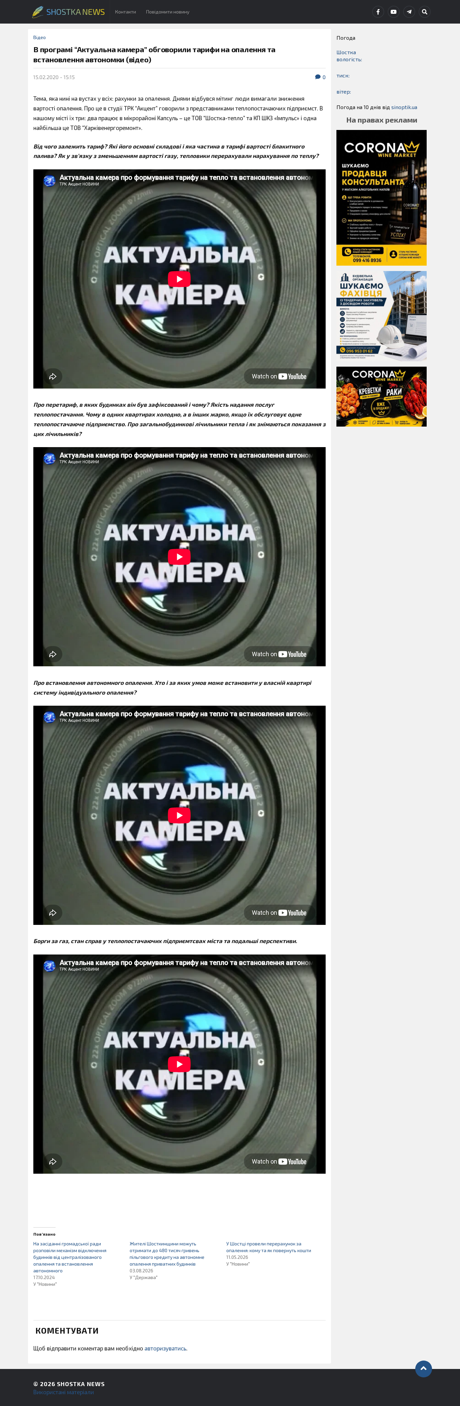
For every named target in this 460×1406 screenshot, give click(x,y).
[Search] (425, 12)
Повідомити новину (168, 11)
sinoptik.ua (404, 107)
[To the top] (423, 1369)
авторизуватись (165, 1348)
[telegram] (409, 12)
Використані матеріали (63, 1391)
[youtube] (394, 12)
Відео (39, 37)
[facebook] (378, 12)
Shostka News (81, 1383)
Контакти (125, 11)
